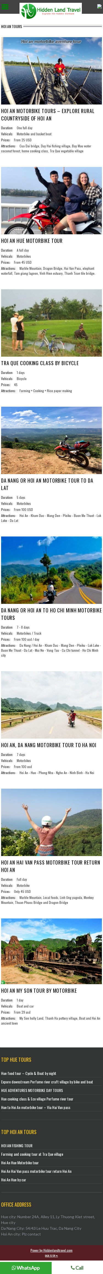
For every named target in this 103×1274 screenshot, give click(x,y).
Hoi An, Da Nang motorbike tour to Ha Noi (48, 745)
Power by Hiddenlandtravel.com (51, 1250)
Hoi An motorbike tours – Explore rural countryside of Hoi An (48, 114)
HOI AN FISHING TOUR (16, 1145)
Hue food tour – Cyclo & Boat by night (28, 1073)
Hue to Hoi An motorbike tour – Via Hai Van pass (35, 1107)
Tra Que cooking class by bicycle (40, 363)
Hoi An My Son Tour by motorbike (39, 990)
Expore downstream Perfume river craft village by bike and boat (47, 1082)
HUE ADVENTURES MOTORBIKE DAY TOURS (32, 1090)
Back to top (50, 1255)
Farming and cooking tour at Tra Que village (32, 1154)
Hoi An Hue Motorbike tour (32, 240)
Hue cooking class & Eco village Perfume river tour (37, 1099)
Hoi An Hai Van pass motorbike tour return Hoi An (36, 1171)
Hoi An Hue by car (13, 1179)
